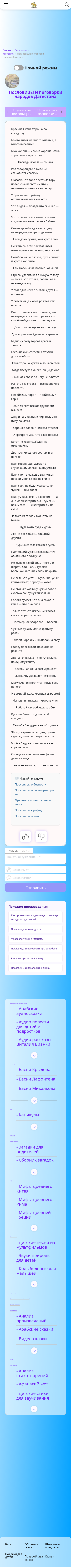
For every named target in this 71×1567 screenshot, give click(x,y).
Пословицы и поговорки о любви (30, 968)
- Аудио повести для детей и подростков (32, 1026)
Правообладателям (34, 1558)
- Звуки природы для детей (33, 1258)
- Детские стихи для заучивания (32, 1396)
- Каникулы (27, 1115)
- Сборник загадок (35, 1160)
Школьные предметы (52, 1545)
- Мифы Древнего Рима (34, 1202)
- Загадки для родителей (29, 1149)
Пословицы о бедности (30, 784)
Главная (7, 50)
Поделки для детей (13, 1555)
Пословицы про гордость (26, 929)
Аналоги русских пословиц (27, 958)
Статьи (49, 1556)
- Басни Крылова (33, 1069)
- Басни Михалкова (35, 1088)
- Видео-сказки (31, 1338)
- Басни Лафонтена (35, 1079)
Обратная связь (31, 1545)
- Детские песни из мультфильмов (35, 1245)
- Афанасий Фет (32, 1384)
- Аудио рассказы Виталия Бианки (33, 1042)
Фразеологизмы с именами (27, 938)
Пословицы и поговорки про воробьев (34, 948)
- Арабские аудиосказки (29, 1011)
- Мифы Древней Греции (33, 1215)
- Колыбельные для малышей (36, 1271)
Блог (8, 1544)
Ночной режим (40, 68)
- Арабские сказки (34, 1329)
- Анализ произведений (31, 1318)
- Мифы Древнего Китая (34, 1189)
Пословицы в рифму (28, 810)
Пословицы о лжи (27, 816)
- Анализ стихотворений (32, 1373)
